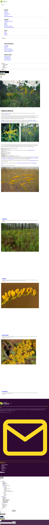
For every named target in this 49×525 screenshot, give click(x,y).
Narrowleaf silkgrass (11, 158)
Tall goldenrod (4, 278)
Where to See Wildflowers (8, 51)
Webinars (5, 33)
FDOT (2, 69)
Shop (3, 68)
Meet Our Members (5, 483)
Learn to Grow (6, 45)
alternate (34, 120)
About (2, 481)
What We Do (6, 12)
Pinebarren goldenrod (5, 335)
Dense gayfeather (35, 157)
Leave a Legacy (5, 67)
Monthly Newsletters (7, 58)
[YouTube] (4, 472)
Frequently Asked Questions (8, 16)
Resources (2, 496)
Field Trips (5, 34)
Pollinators (6, 47)
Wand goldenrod (4, 218)
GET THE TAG (1, 516)
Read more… (3, 221)
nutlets (7, 122)
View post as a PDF (7, 114)
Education (5, 22)
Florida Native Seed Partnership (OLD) (8, 491)
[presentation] (20, 191)
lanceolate (30, 120)
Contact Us (6, 15)
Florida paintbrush (3, 158)
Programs (4, 486)
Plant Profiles (6, 46)
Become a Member (5, 64)
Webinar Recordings (7, 57)
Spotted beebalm (29, 157)
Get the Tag (4, 65)
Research (5, 23)
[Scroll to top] (1, 478)
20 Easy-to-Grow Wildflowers (8, 50)
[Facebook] (0, 472)
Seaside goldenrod (5, 391)
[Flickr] (3, 472)
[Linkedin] (2, 472)
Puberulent (2, 120)
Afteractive (9, 412)
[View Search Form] (1, 77)
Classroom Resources (5, 502)
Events (5, 32)
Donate (4, 66)
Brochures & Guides (7, 56)
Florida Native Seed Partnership (9, 27)
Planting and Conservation (8, 21)
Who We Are (6, 11)
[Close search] (0, 521)
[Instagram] (1, 472)
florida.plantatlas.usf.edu (31, 150)
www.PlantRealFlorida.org (32, 160)
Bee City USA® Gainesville (8, 26)
